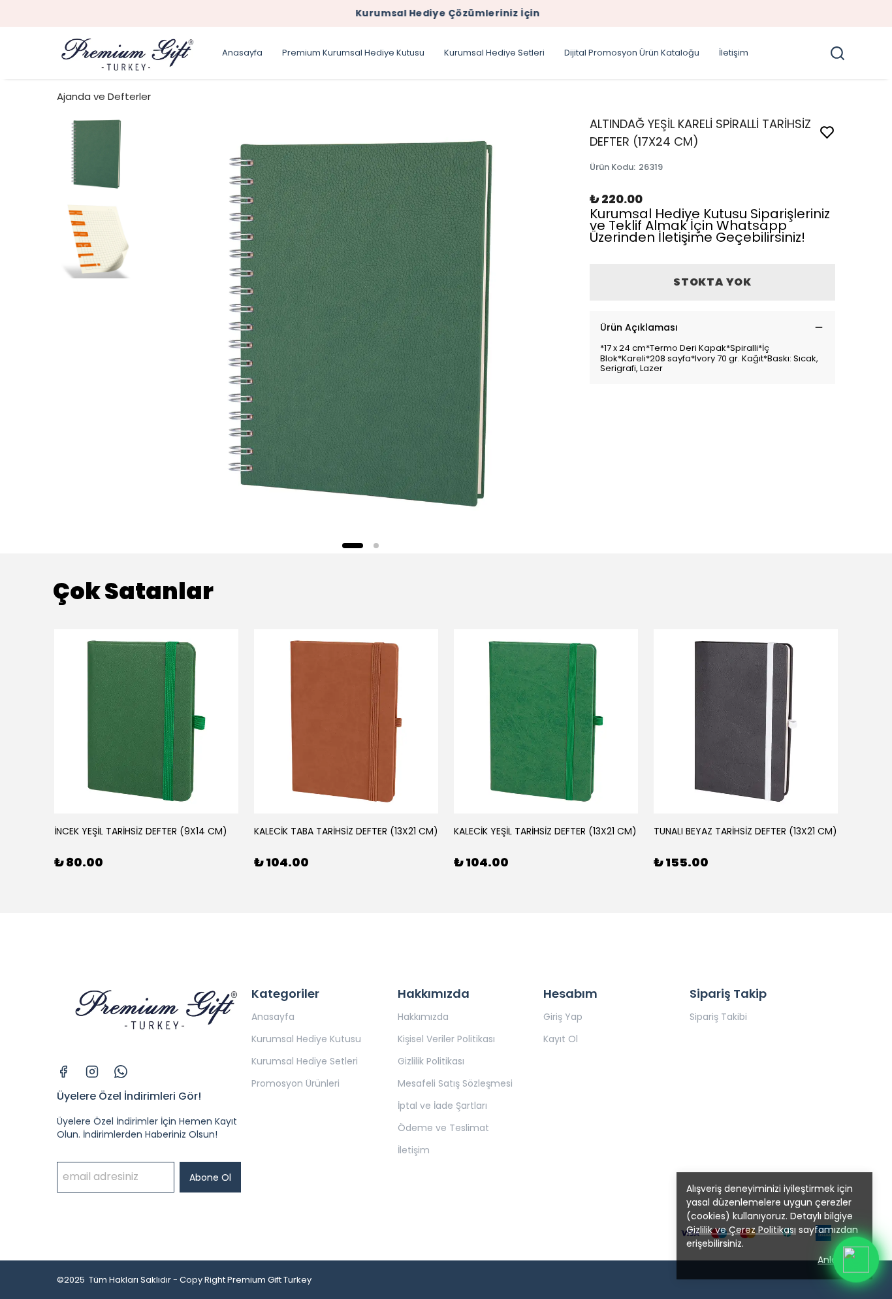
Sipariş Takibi (718, 1016)
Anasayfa (242, 52)
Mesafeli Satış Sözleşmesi (455, 1083)
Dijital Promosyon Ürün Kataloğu (631, 52)
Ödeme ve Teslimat (443, 1127)
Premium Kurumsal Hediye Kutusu (353, 52)
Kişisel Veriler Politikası (446, 1038)
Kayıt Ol (560, 1038)
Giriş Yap (562, 1016)
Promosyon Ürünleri (295, 1083)
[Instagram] (92, 1071)
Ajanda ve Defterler (104, 96)
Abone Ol (210, 1177)
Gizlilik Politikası (431, 1061)
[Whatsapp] (120, 1071)
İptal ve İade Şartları (442, 1105)
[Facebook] (63, 1071)
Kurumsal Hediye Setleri (494, 52)
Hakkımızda (423, 1016)
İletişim (733, 52)
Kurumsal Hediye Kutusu (306, 1038)
